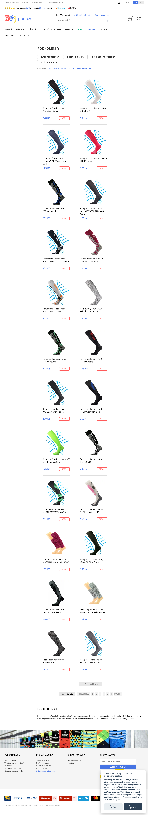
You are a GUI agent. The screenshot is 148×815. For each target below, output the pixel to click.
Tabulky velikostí (43, 760)
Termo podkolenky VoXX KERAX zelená (54, 360)
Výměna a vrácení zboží (14, 763)
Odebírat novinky (118, 767)
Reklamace (9, 766)
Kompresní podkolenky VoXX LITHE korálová (93, 160)
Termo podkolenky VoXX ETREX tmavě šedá (54, 611)
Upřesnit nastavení (113, 807)
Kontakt (71, 763)
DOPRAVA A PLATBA (11, 3)
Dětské (32, 29)
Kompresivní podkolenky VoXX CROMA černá (91, 561)
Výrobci (105, 29)
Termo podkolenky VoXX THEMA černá (91, 360)
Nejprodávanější (84, 68)
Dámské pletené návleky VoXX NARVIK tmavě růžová (56, 561)
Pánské (8, 29)
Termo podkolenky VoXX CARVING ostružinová (91, 260)
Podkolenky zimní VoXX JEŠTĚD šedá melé (91, 310)
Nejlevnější (62, 68)
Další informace (42, 763)
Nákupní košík (139, 18)
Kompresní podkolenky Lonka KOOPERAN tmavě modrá (54, 161)
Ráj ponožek (32, 805)
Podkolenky (24, 36)
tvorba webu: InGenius (53, 805)
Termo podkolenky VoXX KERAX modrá (54, 210)
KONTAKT (25, 3)
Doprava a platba (11, 760)
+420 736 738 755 (82, 15)
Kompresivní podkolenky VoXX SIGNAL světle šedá (55, 310)
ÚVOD (6, 36)
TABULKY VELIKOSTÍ (55, 3)
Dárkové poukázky (43, 766)
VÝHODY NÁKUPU (38, 3)
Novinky (92, 29)
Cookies (41, 805)
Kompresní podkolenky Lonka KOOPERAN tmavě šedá (92, 211)
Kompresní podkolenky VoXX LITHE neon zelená (56, 460)
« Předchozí (84, 694)
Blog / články (41, 768)
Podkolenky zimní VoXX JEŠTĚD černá (54, 661)
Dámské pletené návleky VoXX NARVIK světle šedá (92, 611)
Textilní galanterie (50, 29)
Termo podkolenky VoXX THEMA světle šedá (91, 510)
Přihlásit (125, 3)
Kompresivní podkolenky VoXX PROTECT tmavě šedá (56, 510)
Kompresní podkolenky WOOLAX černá (53, 109)
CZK (135, 3)
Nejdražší (72, 68)
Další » (117, 694)
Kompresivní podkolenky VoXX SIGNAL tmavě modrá (56, 260)
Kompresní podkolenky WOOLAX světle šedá (91, 661)
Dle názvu (52, 68)
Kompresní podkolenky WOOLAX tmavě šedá (53, 410)
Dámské (20, 29)
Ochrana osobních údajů (14, 771)
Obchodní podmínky (12, 768)
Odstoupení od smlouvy (46, 771)
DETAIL (64, 118)
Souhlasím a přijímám (133, 807)
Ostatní (69, 29)
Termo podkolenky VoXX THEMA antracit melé (91, 410)
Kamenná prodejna (75, 760)
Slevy (81, 29)
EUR (140, 3)
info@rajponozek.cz (102, 15)
